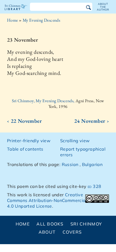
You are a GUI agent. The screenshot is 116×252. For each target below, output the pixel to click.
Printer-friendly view (28, 140)
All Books (50, 224)
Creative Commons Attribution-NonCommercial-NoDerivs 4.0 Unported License (57, 200)
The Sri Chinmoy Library (16, 12)
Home (12, 20)
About (47, 232)
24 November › (91, 120)
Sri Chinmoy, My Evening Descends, (44, 101)
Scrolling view (75, 140)
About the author (103, 6)
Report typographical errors (82, 151)
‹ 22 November (24, 120)
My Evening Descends (41, 20)
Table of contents (25, 149)
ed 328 (94, 186)
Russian (70, 164)
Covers (72, 232)
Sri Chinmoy (86, 224)
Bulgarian (92, 164)
